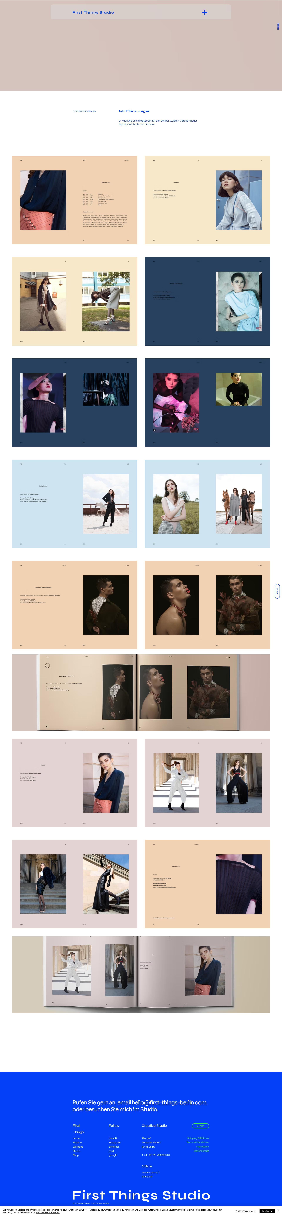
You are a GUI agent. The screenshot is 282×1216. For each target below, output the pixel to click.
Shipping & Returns (198, 1138)
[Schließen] (278, 1211)
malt (111, 1151)
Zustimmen (267, 1211)
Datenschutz (201, 1151)
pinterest (114, 1146)
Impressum (202, 1146)
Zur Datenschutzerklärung (48, 1212)
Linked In (113, 1138)
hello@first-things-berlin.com (169, 1102)
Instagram (115, 1142)
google (113, 1155)
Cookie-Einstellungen (245, 1211)
